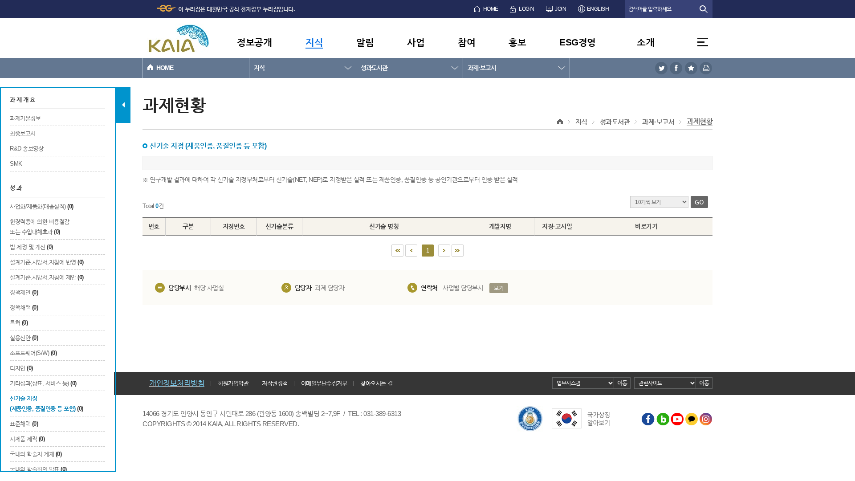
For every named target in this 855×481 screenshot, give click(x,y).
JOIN (560, 9)
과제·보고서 (482, 67)
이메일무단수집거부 (324, 383)
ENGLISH (598, 9)
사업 (415, 42)
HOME (490, 9)
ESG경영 (577, 42)
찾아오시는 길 (376, 383)
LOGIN (526, 9)
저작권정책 (275, 383)
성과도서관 (374, 67)
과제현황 (699, 121)
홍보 (517, 42)
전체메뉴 (702, 42)
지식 (314, 42)
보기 (498, 288)
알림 (365, 42)
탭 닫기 (123, 105)
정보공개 (254, 42)
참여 (466, 42)
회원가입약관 (233, 383)
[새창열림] (661, 68)
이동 (622, 382)
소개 (645, 42)
